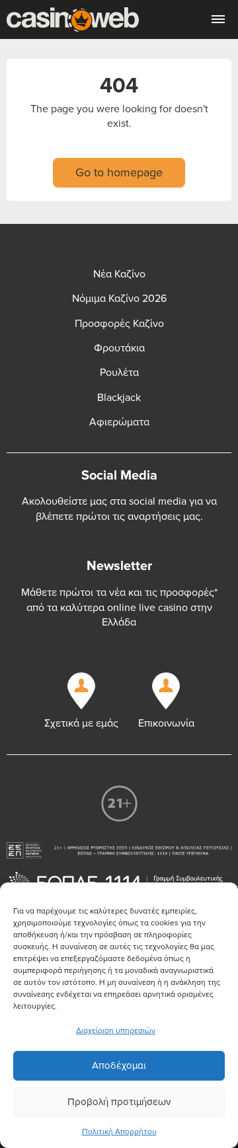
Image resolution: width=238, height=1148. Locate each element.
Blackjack (119, 397)
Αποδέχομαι (119, 1065)
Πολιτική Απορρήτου (119, 1132)
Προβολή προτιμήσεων (119, 1102)
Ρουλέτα (119, 372)
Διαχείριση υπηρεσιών (115, 1031)
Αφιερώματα (119, 422)
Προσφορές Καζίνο (119, 323)
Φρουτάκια (119, 348)
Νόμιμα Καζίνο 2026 (119, 298)
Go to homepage (119, 172)
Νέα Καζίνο (119, 274)
